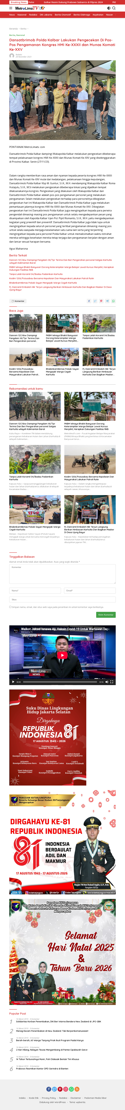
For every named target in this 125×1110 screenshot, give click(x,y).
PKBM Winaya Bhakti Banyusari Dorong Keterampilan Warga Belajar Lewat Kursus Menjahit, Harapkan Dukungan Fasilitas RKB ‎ (61, 268)
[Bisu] (106, 681)
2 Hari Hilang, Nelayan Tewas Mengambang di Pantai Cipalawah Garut (51, 1049)
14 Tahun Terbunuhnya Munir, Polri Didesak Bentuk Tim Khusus (47, 1059)
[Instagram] (65, 1089)
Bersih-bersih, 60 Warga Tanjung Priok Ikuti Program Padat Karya (50, 1040)
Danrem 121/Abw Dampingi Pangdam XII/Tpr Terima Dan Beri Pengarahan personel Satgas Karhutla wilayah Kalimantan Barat (60, 261)
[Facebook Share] (89, 301)
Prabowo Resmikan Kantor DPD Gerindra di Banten (42, 1068)
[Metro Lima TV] (29, 8)
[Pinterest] (60, 1089)
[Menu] (11, 8)
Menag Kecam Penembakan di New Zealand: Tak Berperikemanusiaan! (52, 1031)
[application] (62, 655)
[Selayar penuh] (111, 681)
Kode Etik (34, 1098)
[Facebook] (48, 1089)
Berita (12, 35)
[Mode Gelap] (109, 8)
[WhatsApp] (71, 1089)
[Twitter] (54, 1089)
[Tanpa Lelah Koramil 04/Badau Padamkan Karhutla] (99, 323)
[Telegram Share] (107, 301)
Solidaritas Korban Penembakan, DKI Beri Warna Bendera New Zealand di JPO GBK (58, 1021)
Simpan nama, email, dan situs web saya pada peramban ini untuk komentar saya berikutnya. (58, 607)
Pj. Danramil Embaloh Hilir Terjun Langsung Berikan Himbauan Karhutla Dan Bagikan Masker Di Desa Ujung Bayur (60, 288)
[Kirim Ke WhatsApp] (113, 301)
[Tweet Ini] (95, 301)
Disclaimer (76, 1098)
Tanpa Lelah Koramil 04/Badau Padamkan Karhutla (36, 274)
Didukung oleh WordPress (52, 1102)
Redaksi (63, 1098)
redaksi (19, 54)
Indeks (22, 1098)
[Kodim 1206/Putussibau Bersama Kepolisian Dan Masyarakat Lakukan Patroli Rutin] (25, 357)
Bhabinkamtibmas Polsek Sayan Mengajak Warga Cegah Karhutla (43, 282)
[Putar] (13, 681)
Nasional (20, 35)
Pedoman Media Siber (95, 1098)
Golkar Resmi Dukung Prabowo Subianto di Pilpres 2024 (39, 2)
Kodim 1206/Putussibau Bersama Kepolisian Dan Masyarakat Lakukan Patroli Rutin (51, 278)
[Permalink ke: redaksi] (11, 55)
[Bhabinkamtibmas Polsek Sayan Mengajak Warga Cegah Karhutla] (62, 357)
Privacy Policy (49, 1098)
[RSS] (77, 1089)
